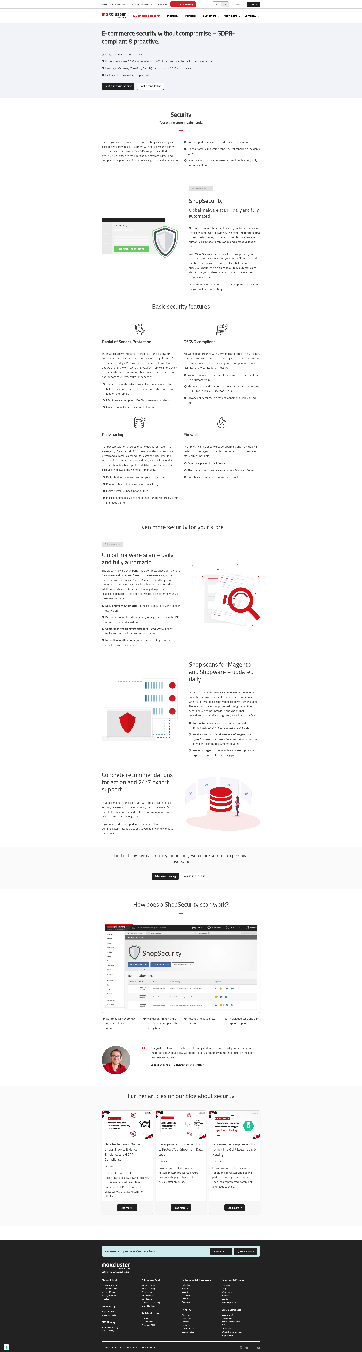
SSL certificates (148, 1321)
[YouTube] (258, 1347)
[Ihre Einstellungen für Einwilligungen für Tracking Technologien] (6, 1347)
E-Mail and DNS (148, 1325)
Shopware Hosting (109, 1315)
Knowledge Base (229, 1302)
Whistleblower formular (232, 1332)
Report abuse (227, 1335)
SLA (223, 1325)
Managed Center (109, 1295)
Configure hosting (109, 1285)
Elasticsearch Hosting (151, 1302)
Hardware (186, 1295)
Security (185, 1292)
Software (185, 1299)
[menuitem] (217, 4)
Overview (226, 1285)
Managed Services (109, 1292)
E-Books (225, 1295)
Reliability (186, 1285)
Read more (126, 1208)
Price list (105, 1299)
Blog (224, 1288)
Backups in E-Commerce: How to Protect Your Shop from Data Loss (181, 1149)
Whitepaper (227, 1292)
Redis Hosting (147, 1292)
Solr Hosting (147, 1299)
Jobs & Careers (188, 1328)
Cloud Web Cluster (109, 1288)
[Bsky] (246, 1347)
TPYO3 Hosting (108, 1330)
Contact (185, 1321)
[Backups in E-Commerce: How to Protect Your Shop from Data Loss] (181, 1125)
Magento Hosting (109, 1311)
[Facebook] (252, 1347)
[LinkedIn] (241, 1347)
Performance (187, 1288)
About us (186, 1315)
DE (217, 4)
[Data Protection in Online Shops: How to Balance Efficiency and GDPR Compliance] (127, 1125)
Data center (187, 1302)
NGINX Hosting (148, 1288)
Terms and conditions (231, 1321)
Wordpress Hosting (110, 1327)
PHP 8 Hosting (148, 1295)
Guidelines (226, 1328)
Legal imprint (227, 1315)
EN (225, 4)
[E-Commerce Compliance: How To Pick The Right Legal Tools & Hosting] (234, 1125)
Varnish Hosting (148, 1285)
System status (188, 1332)
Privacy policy (227, 1318)
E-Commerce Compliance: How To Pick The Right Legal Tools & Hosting (234, 1149)
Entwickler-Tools (148, 1306)
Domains (145, 1318)
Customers (186, 1318)
